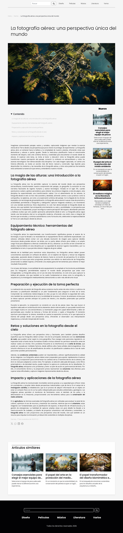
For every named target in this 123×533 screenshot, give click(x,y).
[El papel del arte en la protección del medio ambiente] (102, 153)
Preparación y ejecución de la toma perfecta (27, 127)
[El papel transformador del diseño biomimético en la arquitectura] (95, 462)
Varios (106, 3)
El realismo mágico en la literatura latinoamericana (102, 195)
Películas (72, 3)
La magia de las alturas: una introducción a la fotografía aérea (34, 119)
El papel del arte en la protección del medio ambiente (102, 164)
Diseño (61, 3)
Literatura (95, 3)
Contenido (18, 114)
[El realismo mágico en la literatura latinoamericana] (102, 185)
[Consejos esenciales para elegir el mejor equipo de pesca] (102, 119)
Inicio (10, 16)
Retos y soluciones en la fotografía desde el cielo (29, 132)
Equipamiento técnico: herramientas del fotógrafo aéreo (32, 123)
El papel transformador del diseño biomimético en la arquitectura (95, 477)
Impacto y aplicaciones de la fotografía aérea (28, 136)
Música (83, 3)
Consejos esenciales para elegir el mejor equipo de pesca (103, 131)
